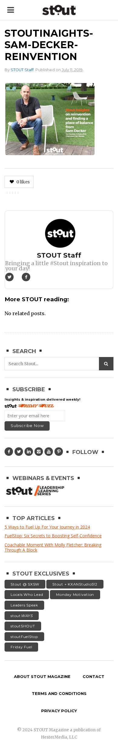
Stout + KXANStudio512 (74, 584)
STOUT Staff (22, 70)
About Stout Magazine (42, 676)
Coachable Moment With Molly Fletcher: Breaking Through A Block (53, 547)
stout (22, 615)
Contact (93, 676)
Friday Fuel (21, 647)
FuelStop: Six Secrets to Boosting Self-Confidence (53, 536)
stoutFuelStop (24, 636)
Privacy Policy (59, 710)
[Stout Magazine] (59, 10)
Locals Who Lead (27, 594)
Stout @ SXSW (25, 584)
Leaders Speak (24, 605)
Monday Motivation (75, 594)
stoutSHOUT (23, 626)
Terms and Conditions (59, 693)
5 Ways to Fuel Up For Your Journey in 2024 (47, 527)
